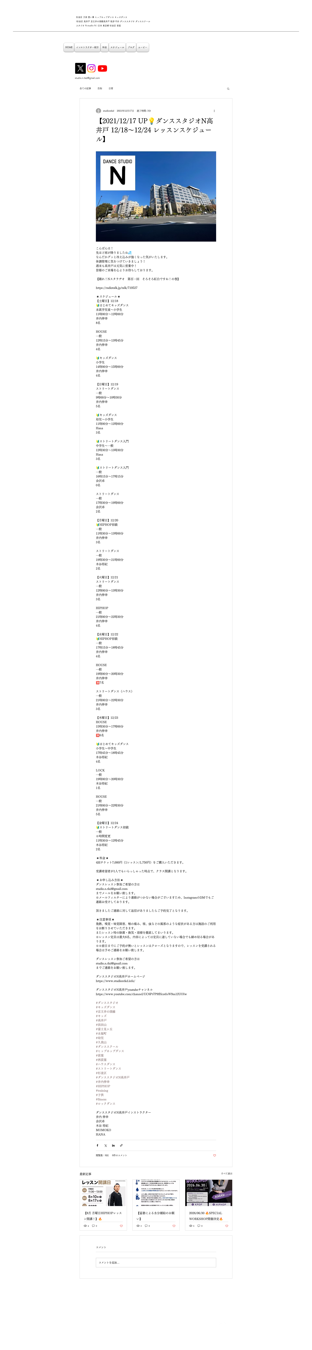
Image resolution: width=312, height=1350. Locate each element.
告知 (100, 88)
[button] (228, 88)
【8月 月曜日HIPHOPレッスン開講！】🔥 (103, 1216)
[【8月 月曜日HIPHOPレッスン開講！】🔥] (103, 1193)
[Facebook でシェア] (97, 1145)
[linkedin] (230, 1323)
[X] (80, 68)
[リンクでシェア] (121, 1145)
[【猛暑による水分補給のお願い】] (156, 1193)
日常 (111, 88)
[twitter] (226, 1323)
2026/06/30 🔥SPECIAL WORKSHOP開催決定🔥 (206, 1216)
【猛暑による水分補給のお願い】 (155, 1216)
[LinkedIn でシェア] (113, 1145)
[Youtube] (102, 68)
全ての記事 (85, 88)
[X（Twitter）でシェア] (105, 1145)
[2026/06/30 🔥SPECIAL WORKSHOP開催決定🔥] (208, 1193)
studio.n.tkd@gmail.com (87, 78)
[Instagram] (91, 68)
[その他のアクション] (214, 111)
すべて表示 (226, 1173)
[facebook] (221, 1323)
